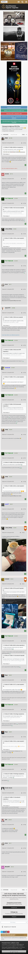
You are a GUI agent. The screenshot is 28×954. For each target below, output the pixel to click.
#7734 (24, 372)
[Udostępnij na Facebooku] (4, 932)
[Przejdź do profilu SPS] (2, 820)
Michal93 (7, 866)
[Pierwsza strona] (1, 134)
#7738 (24, 481)
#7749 (24, 848)
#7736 (24, 434)
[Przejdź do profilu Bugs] (2, 675)
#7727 (24, 178)
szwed (9, 129)
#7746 (24, 769)
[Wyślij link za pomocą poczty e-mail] (6, 932)
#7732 (24, 312)
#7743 (24, 680)
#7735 (24, 399)
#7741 (23, 584)
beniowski (18, 404)
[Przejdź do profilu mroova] (2, 174)
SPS (6, 819)
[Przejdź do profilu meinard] (2, 579)
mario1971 (7, 307)
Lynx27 (17, 588)
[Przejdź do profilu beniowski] (2, 368)
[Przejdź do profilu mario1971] (2, 308)
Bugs (6, 675)
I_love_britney (8, 229)
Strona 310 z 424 (14, 134)
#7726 (24, 143)
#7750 (24, 871)
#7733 (24, 345)
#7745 (24, 736)
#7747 (24, 793)
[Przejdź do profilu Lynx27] (2, 504)
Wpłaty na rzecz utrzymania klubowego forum (14, 110)
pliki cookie (19, 944)
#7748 (24, 824)
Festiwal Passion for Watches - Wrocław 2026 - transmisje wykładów (14, 117)
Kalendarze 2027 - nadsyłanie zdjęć (14, 113)
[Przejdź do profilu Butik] (2, 138)
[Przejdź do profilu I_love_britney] (2, 229)
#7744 (24, 709)
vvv (17, 147)
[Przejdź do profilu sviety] (2, 430)
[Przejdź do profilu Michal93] (2, 867)
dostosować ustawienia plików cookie (10, 947)
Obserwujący (12, 922)
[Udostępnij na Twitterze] (2, 932)
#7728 (24, 203)
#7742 (24, 641)
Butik (6, 138)
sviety (6, 429)
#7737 (24, 458)
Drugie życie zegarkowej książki (14, 107)
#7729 (24, 233)
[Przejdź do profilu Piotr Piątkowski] (2, 199)
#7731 (24, 289)
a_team (18, 238)
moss (6, 284)
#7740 (23, 532)
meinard (7, 579)
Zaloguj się (14, 916)
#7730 (24, 265)
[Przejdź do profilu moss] (2, 285)
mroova (7, 173)
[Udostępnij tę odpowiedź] (21, 143)
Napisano (8, 142)
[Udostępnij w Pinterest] (8, 932)
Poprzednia (5, 134)
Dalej (23, 134)
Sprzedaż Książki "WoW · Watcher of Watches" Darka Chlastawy (14, 121)
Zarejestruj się (14, 907)
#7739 (24, 509)
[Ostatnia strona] (26, 134)
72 (26, 922)
